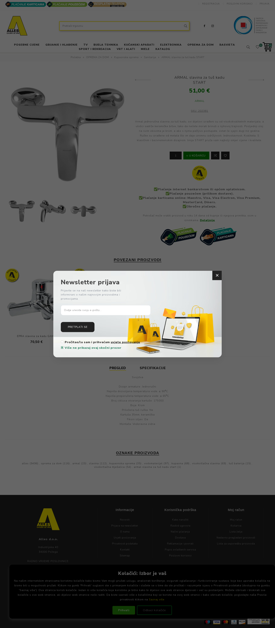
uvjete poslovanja (125, 342)
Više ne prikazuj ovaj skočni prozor (93, 348)
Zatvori (217, 275)
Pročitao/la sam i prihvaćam (102, 342)
